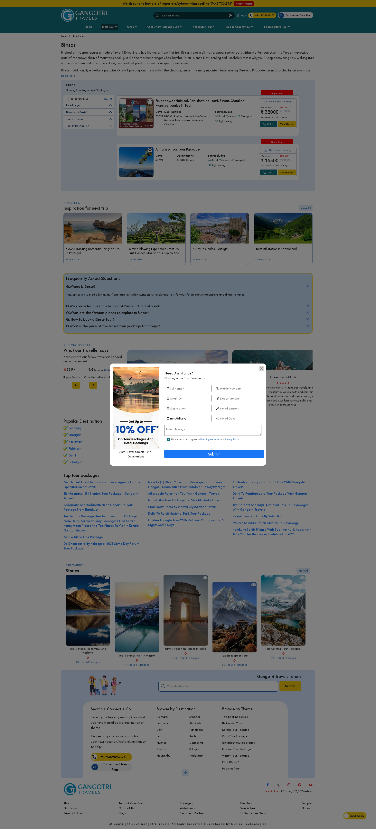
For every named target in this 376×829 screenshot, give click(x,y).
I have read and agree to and (205, 439)
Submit (214, 454)
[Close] (261, 368)
